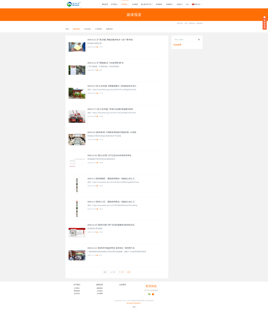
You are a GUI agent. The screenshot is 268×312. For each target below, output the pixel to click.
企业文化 (77, 293)
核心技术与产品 (146, 4)
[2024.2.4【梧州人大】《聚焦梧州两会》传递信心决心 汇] (77, 209)
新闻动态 (124, 4)
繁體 (134, 307)
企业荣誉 (135, 4)
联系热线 (151, 286)
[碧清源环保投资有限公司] (73, 4)
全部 (67, 29)
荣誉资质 (77, 291)
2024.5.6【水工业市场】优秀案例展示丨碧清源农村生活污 (111, 86)
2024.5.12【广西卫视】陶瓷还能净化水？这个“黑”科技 (110, 40)
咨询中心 (180, 4)
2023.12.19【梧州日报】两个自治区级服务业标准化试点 (111, 225)
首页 (186, 23)
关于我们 (114, 4)
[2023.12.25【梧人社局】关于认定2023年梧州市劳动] (77, 162)
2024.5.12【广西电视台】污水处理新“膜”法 (105, 63)
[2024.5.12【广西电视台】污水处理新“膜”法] (77, 70)
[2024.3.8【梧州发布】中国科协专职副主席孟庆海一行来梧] (77, 139)
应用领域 (159, 4)
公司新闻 (98, 29)
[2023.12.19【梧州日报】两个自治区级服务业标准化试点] (77, 232)
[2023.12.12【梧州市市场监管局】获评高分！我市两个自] (77, 255)
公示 (187, 4)
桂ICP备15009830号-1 (134, 303)
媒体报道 (200, 23)
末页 (128, 272)
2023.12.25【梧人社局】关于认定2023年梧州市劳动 (109, 155)
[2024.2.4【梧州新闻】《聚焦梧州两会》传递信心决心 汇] (77, 186)
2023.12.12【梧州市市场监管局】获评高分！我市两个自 (111, 248)
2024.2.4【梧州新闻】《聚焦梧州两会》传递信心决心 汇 (111, 179)
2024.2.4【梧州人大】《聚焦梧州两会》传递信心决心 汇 (111, 202)
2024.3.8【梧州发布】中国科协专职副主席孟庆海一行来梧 (111, 132)
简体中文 (197, 4)
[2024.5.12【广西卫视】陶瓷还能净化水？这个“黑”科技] (77, 47)
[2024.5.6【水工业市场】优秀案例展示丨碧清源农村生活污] (77, 93)
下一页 (121, 272)
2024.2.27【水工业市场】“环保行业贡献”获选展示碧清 (110, 109)
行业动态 (87, 29)
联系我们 (169, 4)
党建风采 (109, 29)
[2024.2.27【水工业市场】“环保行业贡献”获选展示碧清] (77, 116)
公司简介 (77, 288)
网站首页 (105, 4)
